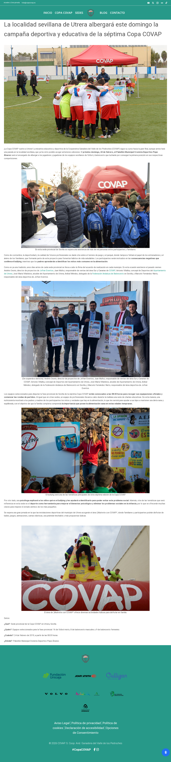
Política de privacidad (86, 723)
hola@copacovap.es (29, 3)
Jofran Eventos (46, 270)
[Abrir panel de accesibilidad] (166, 752)
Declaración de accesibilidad (84, 728)
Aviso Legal (62, 723)
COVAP (112, 270)
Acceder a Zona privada (12, 3)
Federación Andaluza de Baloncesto (108, 273)
